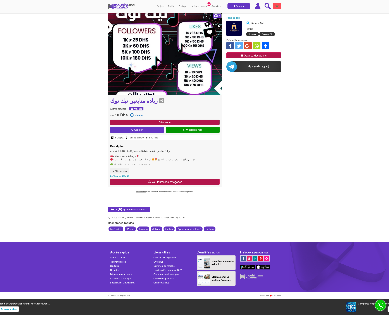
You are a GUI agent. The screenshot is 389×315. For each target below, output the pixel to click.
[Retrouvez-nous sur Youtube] (249, 258)
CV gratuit (158, 261)
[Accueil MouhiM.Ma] (121, 7)
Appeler (138, 129)
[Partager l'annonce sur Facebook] (230, 45)
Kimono (143, 229)
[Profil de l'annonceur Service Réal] (234, 34)
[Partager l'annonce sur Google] (248, 45)
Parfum (210, 229)
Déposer (239, 6)
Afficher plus (120, 170)
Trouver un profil (118, 261)
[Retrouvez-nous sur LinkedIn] (255, 258)
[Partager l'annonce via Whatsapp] (256, 45)
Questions (216, 6)
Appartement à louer (189, 229)
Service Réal (257, 23)
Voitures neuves (199, 6)
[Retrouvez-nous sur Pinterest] (261, 258)
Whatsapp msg (194, 129)
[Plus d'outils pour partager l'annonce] (265, 45)
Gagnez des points (255, 55)
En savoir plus (200, 309)
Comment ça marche (164, 265)
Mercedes (116, 229)
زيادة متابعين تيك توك (134, 101)
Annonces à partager (120, 278)
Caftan (169, 229)
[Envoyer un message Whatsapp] (380, 305)
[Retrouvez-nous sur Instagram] (266, 258)
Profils (171, 6)
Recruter (114, 270)
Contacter (165, 122)
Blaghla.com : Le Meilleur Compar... (221, 278)
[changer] (132, 115)
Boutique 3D (267, 34)
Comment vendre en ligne (166, 274)
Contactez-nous (161, 282)
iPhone (130, 229)
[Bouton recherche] (267, 6)
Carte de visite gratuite (164, 257)
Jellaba (156, 229)
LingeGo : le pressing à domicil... (223, 262)
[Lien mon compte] (258, 6)
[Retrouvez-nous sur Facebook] (243, 258)
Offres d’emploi (117, 257)
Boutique (183, 6)
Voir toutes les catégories (166, 182)
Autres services (118, 109)
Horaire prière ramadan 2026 (167, 270)
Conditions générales (163, 278)
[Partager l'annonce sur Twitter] (239, 45)
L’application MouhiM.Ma (122, 282)
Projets (160, 6)
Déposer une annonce (121, 274)
